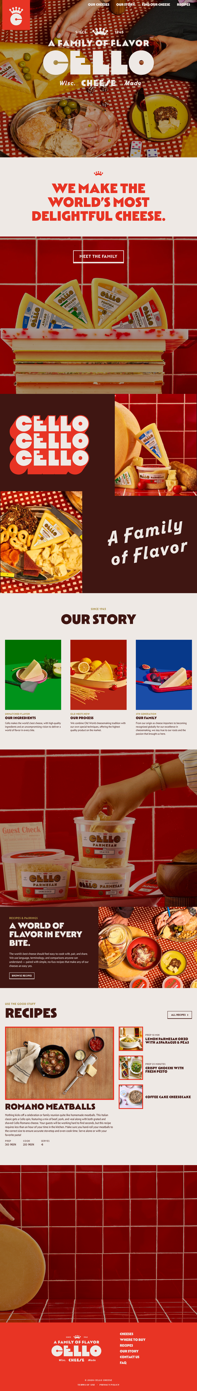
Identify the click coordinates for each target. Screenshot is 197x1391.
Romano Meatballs (50, 1106)
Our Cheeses (98, 4)
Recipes (183, 4)
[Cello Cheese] (16, 15)
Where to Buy (133, 1340)
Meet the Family (98, 256)
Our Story (125, 4)
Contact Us (129, 1357)
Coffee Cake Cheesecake (168, 1097)
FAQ (123, 1363)
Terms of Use (86, 1385)
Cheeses (126, 1334)
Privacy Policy (110, 1385)
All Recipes (179, 1014)
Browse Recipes (22, 975)
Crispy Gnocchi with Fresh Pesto (164, 1070)
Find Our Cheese (156, 4)
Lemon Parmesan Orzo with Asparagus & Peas (167, 1040)
